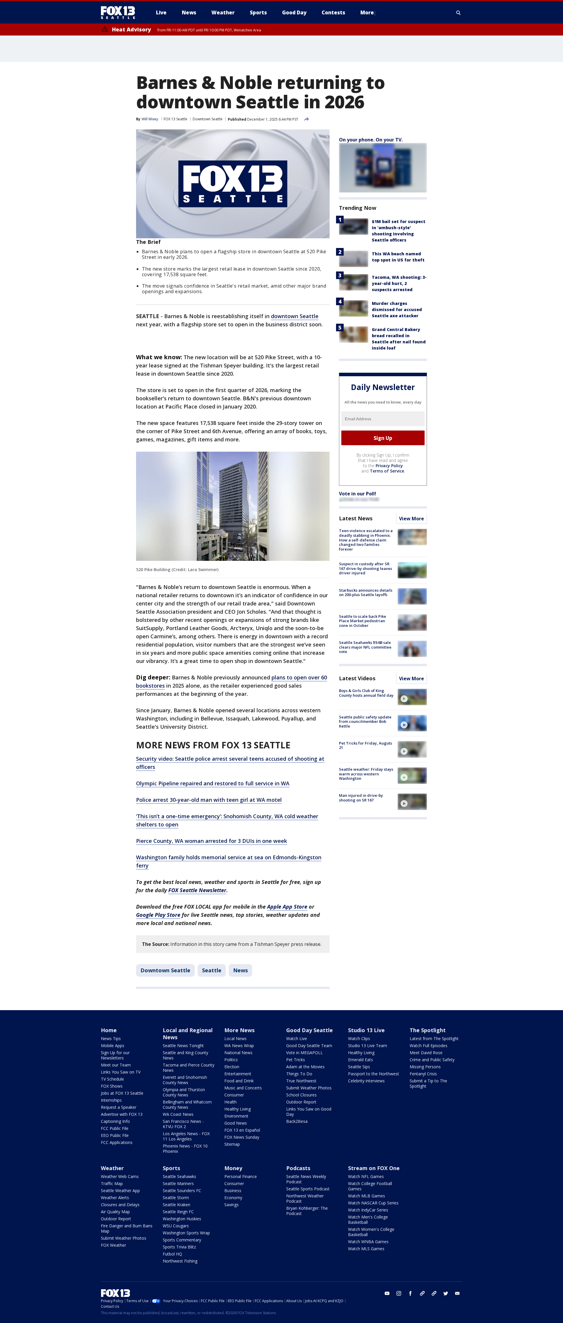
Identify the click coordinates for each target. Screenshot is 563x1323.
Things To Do (299, 1073)
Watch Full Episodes (428, 1045)
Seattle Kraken (176, 1204)
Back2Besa (297, 1121)
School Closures (301, 1095)
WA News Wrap (239, 1045)
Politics (231, 1059)
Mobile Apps (112, 1045)
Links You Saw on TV (120, 1072)
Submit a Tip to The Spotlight (428, 1083)
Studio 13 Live (366, 1030)
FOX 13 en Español (242, 1130)
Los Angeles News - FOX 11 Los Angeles (186, 1136)
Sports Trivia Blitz (179, 1247)
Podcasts (298, 1168)
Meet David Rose (426, 1052)
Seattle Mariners (178, 1183)
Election (231, 1066)
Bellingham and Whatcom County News (187, 1104)
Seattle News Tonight (183, 1045)
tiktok (422, 1293)
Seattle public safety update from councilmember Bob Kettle (365, 721)
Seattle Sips (359, 1066)
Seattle (211, 970)
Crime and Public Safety (432, 1059)
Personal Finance (240, 1176)
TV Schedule (112, 1079)
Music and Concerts (243, 1088)
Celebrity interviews (366, 1081)
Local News (235, 1038)
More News (239, 1030)
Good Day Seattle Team (309, 1045)
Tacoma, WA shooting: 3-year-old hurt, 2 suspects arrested (399, 283)
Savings (231, 1204)
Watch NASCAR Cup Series (373, 1203)
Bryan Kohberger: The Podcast (307, 1210)
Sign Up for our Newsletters (115, 1055)
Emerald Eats (360, 1059)
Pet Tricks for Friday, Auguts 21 (365, 745)
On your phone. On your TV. (371, 139)
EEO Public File (115, 1135)
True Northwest (301, 1081)
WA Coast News (178, 1114)
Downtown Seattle (208, 119)
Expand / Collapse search (458, 12)
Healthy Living (237, 1109)
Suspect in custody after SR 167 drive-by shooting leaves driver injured (365, 568)
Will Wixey (150, 119)
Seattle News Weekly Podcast (306, 1179)
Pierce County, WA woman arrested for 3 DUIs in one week (211, 840)
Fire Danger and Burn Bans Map (126, 1228)
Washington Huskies (182, 1218)
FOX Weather (113, 1245)
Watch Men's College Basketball (368, 1219)
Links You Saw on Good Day (308, 1111)
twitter (445, 1293)
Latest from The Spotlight (434, 1038)
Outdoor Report (301, 1102)
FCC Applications (117, 1142)
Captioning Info (115, 1121)
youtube (387, 1293)
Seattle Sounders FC (182, 1190)
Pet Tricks (295, 1059)
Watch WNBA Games (368, 1241)
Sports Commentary (182, 1240)
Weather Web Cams (120, 1176)
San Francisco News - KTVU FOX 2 (183, 1123)
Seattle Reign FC (178, 1211)
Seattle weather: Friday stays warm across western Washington (366, 774)
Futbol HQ (172, 1254)
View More (411, 519)
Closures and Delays (120, 1204)
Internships (111, 1100)
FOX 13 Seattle (175, 119)
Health (230, 1102)
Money (233, 1168)
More (367, 12)
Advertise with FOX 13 (122, 1114)
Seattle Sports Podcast (308, 1189)
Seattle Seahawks (179, 1176)
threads (434, 1293)
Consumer (234, 1095)
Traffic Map (112, 1183)
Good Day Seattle (309, 1030)
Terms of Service (387, 471)
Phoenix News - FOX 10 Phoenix (185, 1148)
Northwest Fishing (180, 1261)
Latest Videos (357, 678)
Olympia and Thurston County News (184, 1092)
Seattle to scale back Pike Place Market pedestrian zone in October (362, 621)
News (240, 970)
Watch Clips (359, 1038)
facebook (410, 1293)
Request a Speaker (118, 1107)
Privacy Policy (389, 466)
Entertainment (237, 1073)
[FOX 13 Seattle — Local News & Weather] (120, 13)
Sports (171, 1168)
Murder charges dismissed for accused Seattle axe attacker (397, 309)
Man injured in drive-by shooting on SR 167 (361, 798)
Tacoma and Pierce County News (188, 1067)
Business (232, 1190)
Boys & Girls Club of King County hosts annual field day (366, 693)
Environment (236, 1116)
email (457, 1293)
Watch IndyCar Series (368, 1210)
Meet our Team (116, 1065)
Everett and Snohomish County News (185, 1079)
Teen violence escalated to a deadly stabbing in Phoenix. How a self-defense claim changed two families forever (366, 540)
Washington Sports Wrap (186, 1233)
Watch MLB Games (366, 1196)
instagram (398, 1293)
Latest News (355, 518)
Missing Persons (425, 1066)
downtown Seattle (294, 316)
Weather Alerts (115, 1197)
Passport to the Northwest (373, 1073)
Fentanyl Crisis (423, 1073)
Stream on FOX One (374, 1168)
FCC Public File (114, 1128)
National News (238, 1052)
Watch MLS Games (366, 1248)
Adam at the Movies (305, 1066)
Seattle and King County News (185, 1055)
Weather (112, 1168)
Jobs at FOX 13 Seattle (122, 1093)
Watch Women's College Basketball (371, 1231)
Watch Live (296, 1038)
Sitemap (232, 1144)
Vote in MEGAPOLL (304, 1052)
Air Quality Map (115, 1211)
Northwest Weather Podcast (305, 1198)
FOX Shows (112, 1086)
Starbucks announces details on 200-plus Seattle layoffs (365, 593)
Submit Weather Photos (309, 1088)
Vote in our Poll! (357, 494)
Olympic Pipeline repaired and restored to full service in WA (212, 783)
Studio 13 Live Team (367, 1045)
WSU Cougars (176, 1225)
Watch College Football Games (370, 1186)
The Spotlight (428, 1030)
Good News (235, 1123)
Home (109, 1030)
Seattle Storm (176, 1197)
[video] (412, 697)
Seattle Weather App (120, 1190)
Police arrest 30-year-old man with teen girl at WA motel (209, 799)
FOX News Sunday (241, 1137)
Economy (233, 1197)
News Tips (111, 1038)
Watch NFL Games (366, 1176)
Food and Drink (239, 1081)
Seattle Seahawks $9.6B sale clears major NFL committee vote (365, 647)
